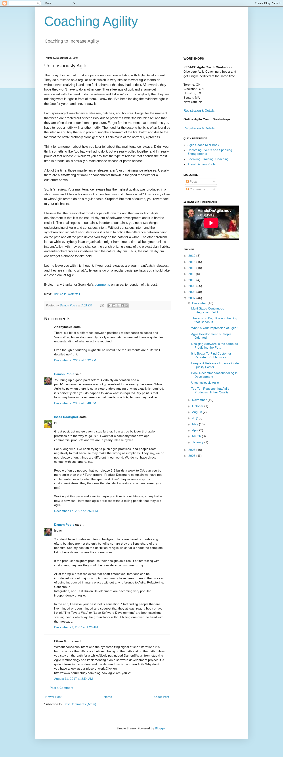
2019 (192, 255)
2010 (192, 280)
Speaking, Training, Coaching (208, 159)
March (197, 436)
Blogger (160, 728)
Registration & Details (199, 110)
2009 (192, 286)
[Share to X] (118, 305)
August (197, 412)
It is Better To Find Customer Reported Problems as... (211, 355)
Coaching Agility (91, 21)
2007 (192, 298)
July (195, 418)
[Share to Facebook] (122, 305)
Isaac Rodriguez (66, 417)
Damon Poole (64, 374)
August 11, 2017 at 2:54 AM (73, 678)
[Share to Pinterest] (126, 305)
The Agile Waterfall (66, 294)
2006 (192, 449)
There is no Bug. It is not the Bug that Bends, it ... (214, 320)
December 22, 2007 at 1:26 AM (76, 627)
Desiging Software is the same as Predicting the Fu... (214, 345)
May (195, 424)
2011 (192, 274)
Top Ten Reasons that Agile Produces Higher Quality (210, 390)
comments (102, 284)
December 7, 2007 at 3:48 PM (75, 403)
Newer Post (53, 696)
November (200, 400)
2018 (192, 262)
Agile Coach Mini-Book (203, 145)
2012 (192, 268)
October (198, 406)
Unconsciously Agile (205, 382)
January (198, 442)
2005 (192, 455)
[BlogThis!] (114, 305)
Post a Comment (61, 687)
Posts (193, 181)
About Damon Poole (201, 164)
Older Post (161, 696)
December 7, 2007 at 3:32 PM (75, 360)
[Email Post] (102, 305)
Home (108, 696)
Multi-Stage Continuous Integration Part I (207, 310)
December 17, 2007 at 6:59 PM (76, 511)
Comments (197, 189)
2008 (192, 292)
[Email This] (109, 305)
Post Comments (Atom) (79, 704)
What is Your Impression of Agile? (214, 328)
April (195, 430)
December (200, 303)
